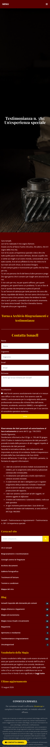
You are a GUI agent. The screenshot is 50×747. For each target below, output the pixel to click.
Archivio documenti (9, 565)
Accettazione (6, 389)
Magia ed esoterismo (10, 615)
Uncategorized (7, 644)
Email (3, 362)
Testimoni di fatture (10, 577)
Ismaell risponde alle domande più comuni (19, 603)
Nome (3, 340)
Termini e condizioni (9, 583)
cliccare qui (38, 706)
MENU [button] (5, 4)
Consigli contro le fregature (13, 559)
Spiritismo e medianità (10, 632)
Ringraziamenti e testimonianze (14, 554)
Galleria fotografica (9, 571)
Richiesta (4, 373)
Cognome (5, 351)
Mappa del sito (7, 589)
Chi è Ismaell (6, 548)
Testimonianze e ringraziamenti (14, 638)
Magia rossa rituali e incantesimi (15, 621)
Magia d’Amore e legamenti (13, 609)
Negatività (5, 627)
